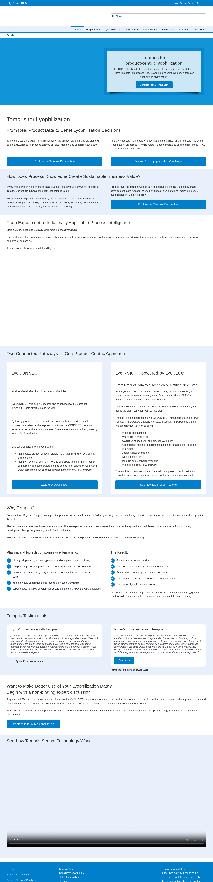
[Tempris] (22, 13)
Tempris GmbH (67, 869)
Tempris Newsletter (173, 869)
